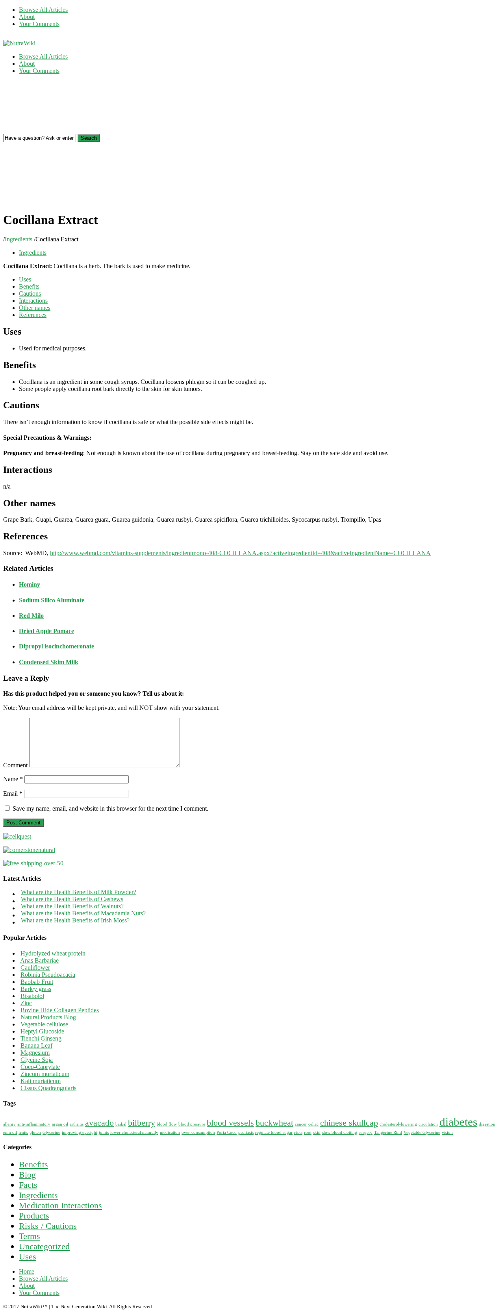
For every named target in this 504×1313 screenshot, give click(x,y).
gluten (35, 1132)
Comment (15, 765)
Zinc (26, 1003)
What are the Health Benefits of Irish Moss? (75, 920)
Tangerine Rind (388, 1132)
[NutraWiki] (19, 43)
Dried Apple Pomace (46, 631)
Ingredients (18, 239)
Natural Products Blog (48, 1017)
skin (317, 1132)
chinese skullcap (349, 1123)
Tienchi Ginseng (40, 1038)
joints (104, 1132)
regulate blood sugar (274, 1132)
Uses (25, 279)
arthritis (76, 1124)
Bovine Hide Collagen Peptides (59, 1010)
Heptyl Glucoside (42, 1031)
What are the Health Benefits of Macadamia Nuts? (83, 913)
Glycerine (51, 1132)
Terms (29, 1236)
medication (170, 1132)
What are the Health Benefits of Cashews (72, 899)
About (27, 16)
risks (298, 1132)
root (307, 1132)
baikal (120, 1124)
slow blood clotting (339, 1132)
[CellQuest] (17, 836)
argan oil (60, 1124)
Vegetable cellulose (44, 1024)
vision (447, 1132)
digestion (487, 1124)
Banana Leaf (36, 1045)
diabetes (458, 1121)
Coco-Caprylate (40, 1066)
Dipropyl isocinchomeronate (56, 646)
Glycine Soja (36, 1059)
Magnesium (35, 1052)
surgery (365, 1132)
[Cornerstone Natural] (29, 849)
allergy (9, 1124)
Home (26, 1271)
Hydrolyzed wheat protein (52, 953)
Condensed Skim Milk (48, 662)
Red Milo (31, 615)
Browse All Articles (43, 9)
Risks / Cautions (48, 1226)
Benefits (29, 286)
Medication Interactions (60, 1205)
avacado (99, 1123)
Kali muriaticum (40, 1081)
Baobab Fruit (36, 981)
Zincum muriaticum (44, 1073)
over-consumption (198, 1132)
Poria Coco (227, 1132)
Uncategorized (44, 1246)
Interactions (33, 300)
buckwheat (274, 1123)
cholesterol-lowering (398, 1124)
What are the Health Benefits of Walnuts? (72, 906)
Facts (28, 1185)
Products (34, 1215)
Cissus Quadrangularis (48, 1088)
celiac (313, 1124)
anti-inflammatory (33, 1124)
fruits (23, 1132)
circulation (428, 1124)
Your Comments (39, 23)
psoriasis (246, 1132)
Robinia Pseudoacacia (47, 974)
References (32, 314)
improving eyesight (79, 1132)
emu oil (10, 1132)
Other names (34, 307)
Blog (27, 1175)
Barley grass (35, 988)
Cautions (30, 293)
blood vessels (230, 1123)
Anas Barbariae (39, 960)
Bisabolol (32, 996)
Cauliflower (35, 967)
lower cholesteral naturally (134, 1132)
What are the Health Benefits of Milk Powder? (78, 892)
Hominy (29, 584)
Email (12, 793)
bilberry (141, 1123)
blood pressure (191, 1124)
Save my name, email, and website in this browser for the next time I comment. (110, 808)
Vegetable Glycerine (422, 1132)
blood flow (167, 1124)
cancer (301, 1124)
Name (13, 779)
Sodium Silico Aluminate (51, 600)
